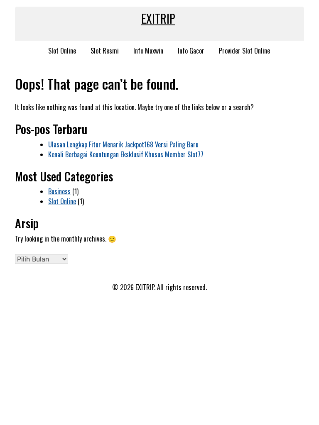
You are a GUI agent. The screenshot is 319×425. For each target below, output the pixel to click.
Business (59, 191)
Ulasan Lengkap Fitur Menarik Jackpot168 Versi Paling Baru (123, 144)
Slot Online (62, 51)
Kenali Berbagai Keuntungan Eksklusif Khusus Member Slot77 (126, 154)
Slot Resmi (105, 51)
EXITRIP (158, 18)
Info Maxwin (148, 51)
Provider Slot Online (244, 51)
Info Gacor (191, 51)
